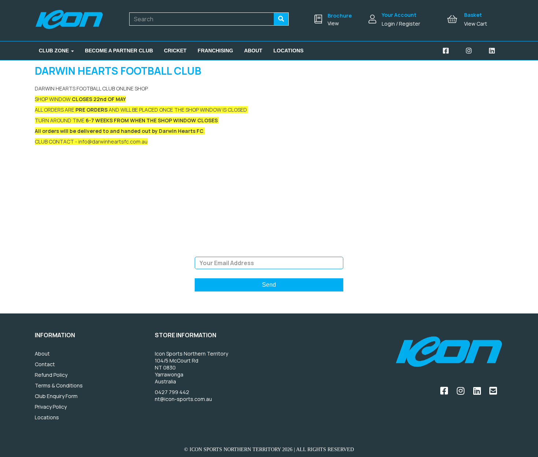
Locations (288, 50)
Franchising (215, 50)
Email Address (269, 251)
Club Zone (54, 50)
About (253, 50)
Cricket (175, 50)
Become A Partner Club (119, 50)
